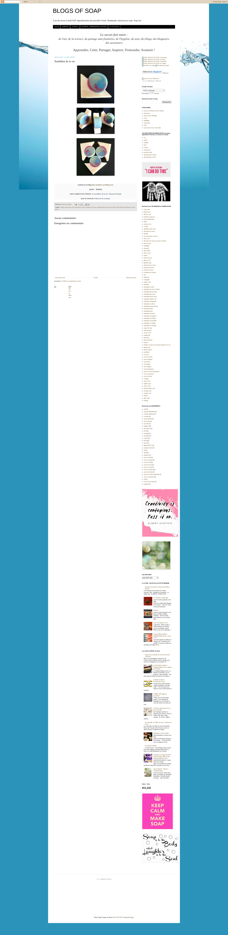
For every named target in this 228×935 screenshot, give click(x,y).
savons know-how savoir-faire (152, 128)
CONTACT (75, 26)
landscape (146, 277)
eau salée (146, 423)
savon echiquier (148, 359)
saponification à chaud (150, 155)
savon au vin (147, 467)
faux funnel (147, 250)
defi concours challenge (150, 115)
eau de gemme (148, 419)
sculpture (146, 379)
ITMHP (146, 143)
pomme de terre (148, 448)
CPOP (145, 140)
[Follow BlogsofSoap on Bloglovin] (152, 73)
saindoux (146, 455)
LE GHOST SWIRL (151, 746)
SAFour (146, 147)
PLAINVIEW (118, 917)
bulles (62, 207)
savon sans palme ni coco (160, 623)
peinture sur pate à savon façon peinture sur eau (157, 345)
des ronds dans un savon (78, 207)
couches (146, 226)
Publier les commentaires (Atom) (71, 281)
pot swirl (146, 354)
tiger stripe (147, 398)
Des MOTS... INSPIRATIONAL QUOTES (94, 26)
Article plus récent (60, 277)
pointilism (146, 352)
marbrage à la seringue (150, 325)
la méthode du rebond (150, 272)
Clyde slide (147, 209)
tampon (146, 395)
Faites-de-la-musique (102, 198)
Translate (156, 93)
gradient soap (147, 263)
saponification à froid (129, 207)
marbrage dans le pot (149, 294)
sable (145, 453)
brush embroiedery (149, 219)
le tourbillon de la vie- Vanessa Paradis (106, 194)
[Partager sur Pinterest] (88, 204)
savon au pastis (148, 460)
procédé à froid (115, 207)
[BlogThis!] (82, 204)
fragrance (146, 426)
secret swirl (147, 381)
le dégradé (146, 279)
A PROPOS (65, 26)
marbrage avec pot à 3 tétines (152, 289)
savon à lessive (148, 376)
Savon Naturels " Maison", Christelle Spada (161, 769)
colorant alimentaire (149, 411)
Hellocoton (158, 81)
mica (145, 431)
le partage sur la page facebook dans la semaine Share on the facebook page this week (162, 756)
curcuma (146, 416)
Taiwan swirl (147, 214)
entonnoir (146, 248)
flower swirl (147, 253)
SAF (121, 207)
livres (145, 125)
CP (144, 138)
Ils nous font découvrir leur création (154, 111)
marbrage (146, 284)
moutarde (146, 436)
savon (56, 209)
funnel (145, 255)
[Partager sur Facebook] (86, 204)
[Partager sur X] (84, 204)
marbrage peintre (148, 308)
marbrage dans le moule (103, 207)
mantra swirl (147, 282)
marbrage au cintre (149, 287)
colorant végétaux (149, 414)
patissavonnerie (148, 340)
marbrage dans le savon (150, 296)
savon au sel (147, 462)
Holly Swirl (147, 212)
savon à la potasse (149, 374)
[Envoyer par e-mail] (79, 204)
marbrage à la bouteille (150, 321)
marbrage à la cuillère (150, 323)
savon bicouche (148, 357)
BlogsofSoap (151, 81)
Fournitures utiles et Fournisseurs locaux (159, 680)
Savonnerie (147, 113)
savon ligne (147, 364)
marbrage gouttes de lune (151, 306)
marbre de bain (148, 328)
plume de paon (148, 350)
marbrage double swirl (150, 299)
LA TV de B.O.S (114, 26)
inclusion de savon (91, 207)
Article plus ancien (131, 277)
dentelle (146, 234)
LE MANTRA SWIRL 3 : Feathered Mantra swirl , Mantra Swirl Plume (162, 667)
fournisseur (147, 123)
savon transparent (149, 369)
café (145, 409)
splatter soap (147, 383)
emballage (146, 120)
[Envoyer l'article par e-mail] (75, 204)
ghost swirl (147, 260)
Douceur (155, 610)
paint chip (146, 337)
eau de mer (147, 421)
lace (145, 275)
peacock (146, 342)
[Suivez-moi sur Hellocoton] (150, 78)
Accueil (56, 26)
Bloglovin (165, 73)
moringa (146, 433)
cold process (67, 207)
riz (144, 450)
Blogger (131, 917)
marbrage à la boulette (150, 318)
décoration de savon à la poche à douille (155, 241)
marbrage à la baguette (150, 316)
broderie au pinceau (149, 217)
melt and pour (147, 330)
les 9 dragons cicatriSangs (160, 598)
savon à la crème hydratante (151, 371)
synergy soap (147, 391)
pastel (145, 440)
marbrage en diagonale (150, 301)
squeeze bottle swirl (149, 388)
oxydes (146, 438)
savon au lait (147, 457)
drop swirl (147, 238)
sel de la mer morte (149, 481)
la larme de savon (148, 270)
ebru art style (147, 243)
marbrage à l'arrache (149, 313)
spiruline (146, 484)
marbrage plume (148, 311)
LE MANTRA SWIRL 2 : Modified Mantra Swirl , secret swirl (162, 636)
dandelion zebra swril (150, 229)
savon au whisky (148, 469)
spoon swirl (147, 386)
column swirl (147, 224)
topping (146, 400)
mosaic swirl (147, 333)
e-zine (145, 118)
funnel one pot (148, 258)
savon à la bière (148, 472)
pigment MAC (148, 445)
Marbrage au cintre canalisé (161, 733)
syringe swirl (147, 393)
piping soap (147, 347)
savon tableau (147, 366)
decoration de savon (149, 231)
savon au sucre (148, 465)
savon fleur (147, 362)
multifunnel (147, 335)
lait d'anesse (147, 428)
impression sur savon (150, 265)
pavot (145, 443)
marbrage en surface (149, 304)
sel (144, 479)
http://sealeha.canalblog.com (102, 185)
